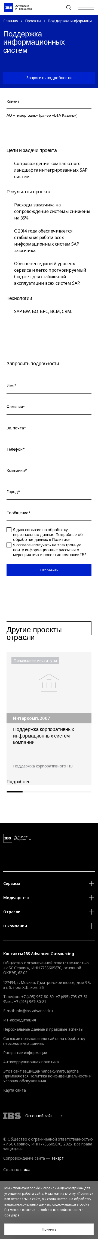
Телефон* (16, 449)
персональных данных (33, 534)
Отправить (49, 570)
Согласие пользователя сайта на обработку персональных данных (44, 1041)
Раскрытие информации (25, 1052)
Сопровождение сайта (24, 1158)
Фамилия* (16, 406)
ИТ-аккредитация (19, 1020)
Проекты (33, 20)
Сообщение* (18, 512)
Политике (61, 539)
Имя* (11, 385)
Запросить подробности (49, 77)
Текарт (57, 1158)
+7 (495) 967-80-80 (55, 8)
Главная (10, 20)
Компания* (17, 470)
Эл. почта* (16, 428)
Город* (13, 491)
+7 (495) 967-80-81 (30, 1001)
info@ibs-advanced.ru (34, 1010)
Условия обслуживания (24, 1080)
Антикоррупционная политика (31, 1061)
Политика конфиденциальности (58, 1076)
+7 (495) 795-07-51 (71, 996)
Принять (49, 1229)
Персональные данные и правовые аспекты (43, 1029)
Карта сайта (14, 1090)
